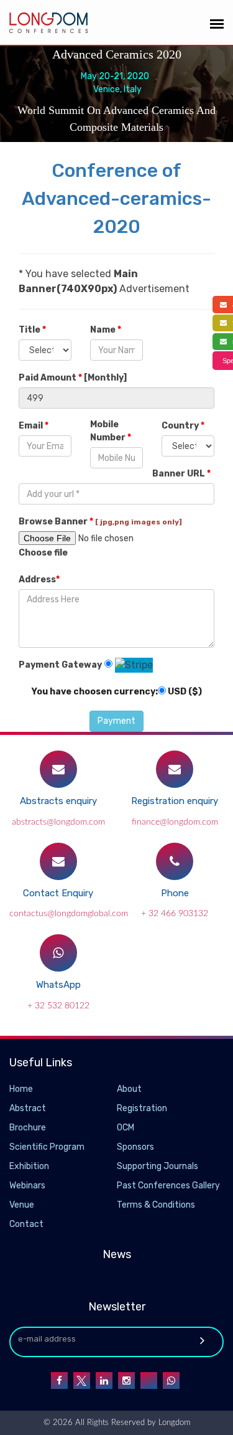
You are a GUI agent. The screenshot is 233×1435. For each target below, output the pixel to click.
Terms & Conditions (156, 1205)
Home (21, 1089)
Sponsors (135, 1147)
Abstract (27, 1108)
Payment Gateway (60, 665)
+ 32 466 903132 (174, 913)
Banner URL (181, 473)
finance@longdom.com (175, 822)
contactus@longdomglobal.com (68, 913)
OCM (125, 1127)
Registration (142, 1108)
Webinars (27, 1185)
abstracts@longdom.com (58, 822)
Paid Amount (73, 377)
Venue (21, 1205)
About (129, 1089)
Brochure (27, 1127)
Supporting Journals (157, 1166)
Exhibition (29, 1166)
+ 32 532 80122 (58, 1006)
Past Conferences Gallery (168, 1185)
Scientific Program (47, 1147)
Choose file (43, 552)
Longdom (173, 1423)
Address (39, 579)
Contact (26, 1224)
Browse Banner (100, 521)
